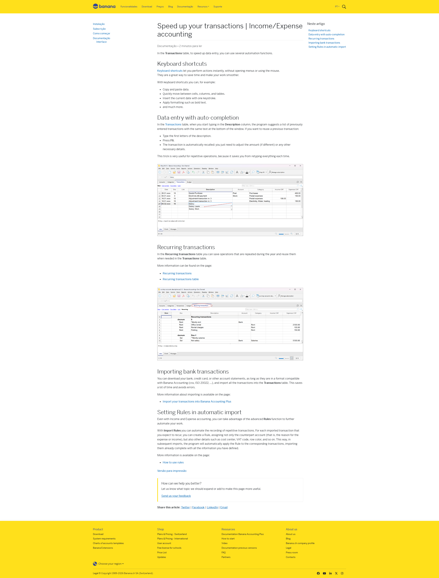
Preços (160, 6)
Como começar (101, 33)
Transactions (173, 124)
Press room (292, 552)
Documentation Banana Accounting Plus (243, 534)
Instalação (99, 24)
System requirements (104, 538)
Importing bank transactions (324, 42)
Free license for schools (169, 547)
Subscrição (99, 28)
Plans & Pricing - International (172, 538)
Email (224, 507)
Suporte (217, 6)
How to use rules (173, 462)
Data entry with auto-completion (327, 34)
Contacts (290, 557)
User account (164, 543)
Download (147, 6)
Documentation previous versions (239, 547)
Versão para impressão (171, 471)
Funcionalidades (129, 6)
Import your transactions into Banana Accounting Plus (197, 401)
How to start (228, 538)
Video (225, 543)
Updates (161, 557)
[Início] (104, 6)
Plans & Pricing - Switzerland (172, 534)
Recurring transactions (321, 38)
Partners (226, 557)
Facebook (198, 507)
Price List (162, 552)
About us (290, 534)
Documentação (185, 6)
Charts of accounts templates (108, 543)
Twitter (185, 507)
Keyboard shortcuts (169, 71)
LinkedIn (212, 507)
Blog (170, 6)
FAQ (224, 552)
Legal (288, 547)
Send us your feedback (176, 496)
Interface (101, 41)
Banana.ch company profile (300, 543)
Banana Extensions (103, 547)
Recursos (202, 6)
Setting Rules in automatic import (327, 46)
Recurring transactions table (181, 279)
